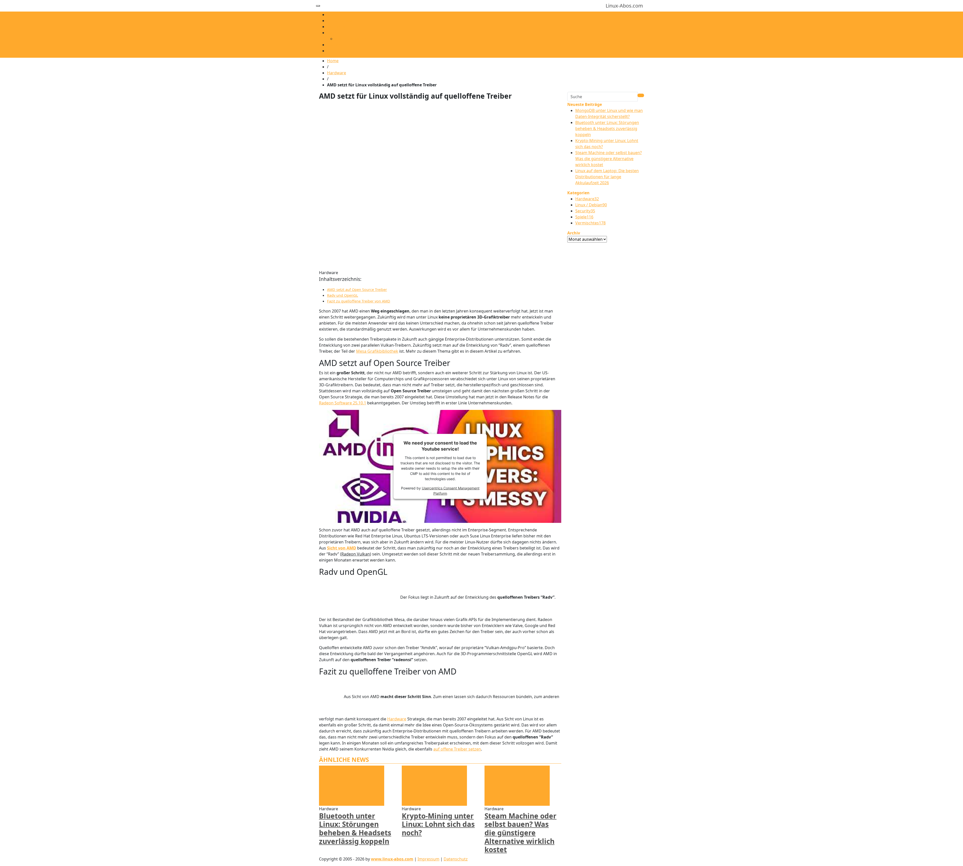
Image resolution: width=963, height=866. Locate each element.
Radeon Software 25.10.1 (342, 403)
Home (333, 61)
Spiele (332, 32)
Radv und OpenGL (342, 295)
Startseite (336, 14)
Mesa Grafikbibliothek (377, 351)
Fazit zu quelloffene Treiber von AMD (358, 301)
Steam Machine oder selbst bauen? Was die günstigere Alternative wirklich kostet (520, 832)
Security (585, 211)
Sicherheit (336, 26)
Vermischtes (339, 50)
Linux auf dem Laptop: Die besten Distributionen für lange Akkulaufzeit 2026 (607, 176)
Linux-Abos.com (624, 5)
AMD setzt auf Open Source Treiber (357, 289)
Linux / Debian (340, 20)
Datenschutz (456, 859)
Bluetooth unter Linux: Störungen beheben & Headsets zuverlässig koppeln (355, 828)
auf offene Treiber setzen (457, 749)
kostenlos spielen (351, 38)
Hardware (336, 44)
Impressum (428, 859)
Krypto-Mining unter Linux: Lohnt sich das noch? (438, 824)
